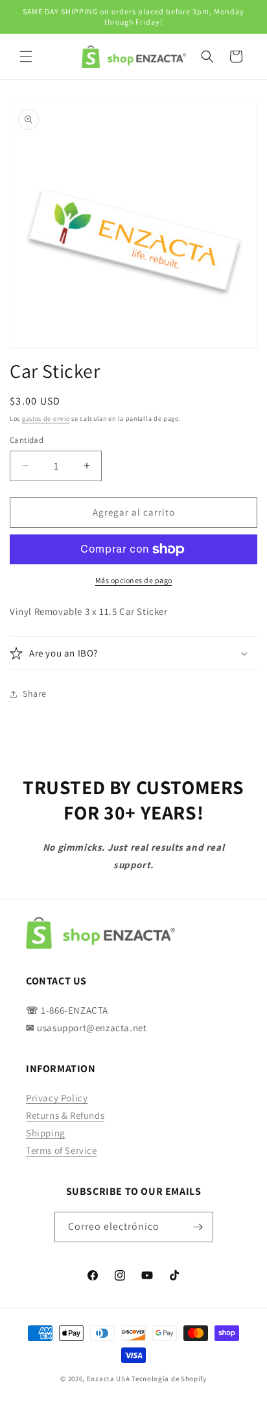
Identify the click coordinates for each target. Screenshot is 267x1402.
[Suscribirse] (198, 1227)
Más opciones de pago (133, 580)
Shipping (45, 1133)
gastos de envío (46, 418)
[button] (26, 56)
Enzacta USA (108, 1378)
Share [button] (35, 693)
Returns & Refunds (65, 1115)
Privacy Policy (56, 1098)
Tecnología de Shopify (169, 1378)
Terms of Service (61, 1150)
